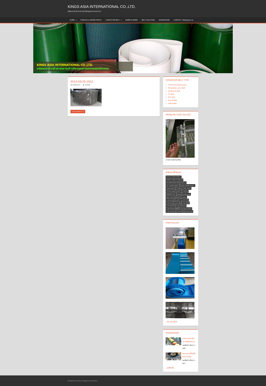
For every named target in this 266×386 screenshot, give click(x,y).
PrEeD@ (87, 85)
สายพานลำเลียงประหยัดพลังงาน (188, 340)
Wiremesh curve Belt (176, 88)
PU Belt (171, 94)
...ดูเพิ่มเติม (170, 367)
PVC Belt (171, 97)
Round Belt (172, 100)
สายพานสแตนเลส (181, 206)
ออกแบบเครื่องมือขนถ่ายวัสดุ (189, 355)
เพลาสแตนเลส (189, 211)
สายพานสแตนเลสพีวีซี (172, 209)
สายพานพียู (178, 203)
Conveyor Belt (113, 20)
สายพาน (184, 197)
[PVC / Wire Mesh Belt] (180, 238)
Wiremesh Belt (174, 91)
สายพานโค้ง (180, 211)
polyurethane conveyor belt (176, 183)
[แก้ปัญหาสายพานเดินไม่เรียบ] (180, 138)
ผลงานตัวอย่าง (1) (78, 111)
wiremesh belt (171, 194)
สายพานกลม (169, 203)
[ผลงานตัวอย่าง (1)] (180, 263)
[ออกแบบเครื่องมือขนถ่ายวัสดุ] (173, 356)
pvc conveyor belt (172, 185)
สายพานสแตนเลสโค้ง (185, 209)
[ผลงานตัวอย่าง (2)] (180, 310)
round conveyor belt (187, 185)
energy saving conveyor (174, 180)
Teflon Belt (172, 103)
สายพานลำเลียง (170, 206)
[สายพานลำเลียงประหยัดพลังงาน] (173, 341)
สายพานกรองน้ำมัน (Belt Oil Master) (177, 200)
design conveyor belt (173, 177)
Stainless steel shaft (183, 188)
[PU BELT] (180, 288)
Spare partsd (170, 188)
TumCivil (185, 191)
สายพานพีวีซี (185, 203)
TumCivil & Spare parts (91, 20)
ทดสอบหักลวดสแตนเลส (183, 194)
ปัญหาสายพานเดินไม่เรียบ (173, 197)
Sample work (131, 20)
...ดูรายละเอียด (171, 321)
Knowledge (164, 20)
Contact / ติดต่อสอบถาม (183, 20)
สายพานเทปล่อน (170, 211)
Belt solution (148, 20)
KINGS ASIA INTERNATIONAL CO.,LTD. (102, 6)
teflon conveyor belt (173, 191)
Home (72, 20)
